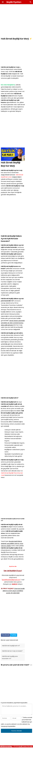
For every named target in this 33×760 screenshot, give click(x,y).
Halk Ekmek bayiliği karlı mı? (11, 646)
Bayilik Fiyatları (14, 2)
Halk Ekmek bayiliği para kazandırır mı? (10, 657)
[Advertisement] (16, 20)
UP (19, 748)
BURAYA (14, 584)
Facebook (5, 635)
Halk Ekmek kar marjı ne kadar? (12, 651)
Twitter (13, 635)
